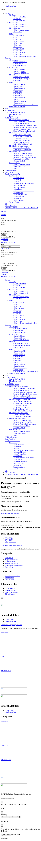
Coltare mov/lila (18, 35)
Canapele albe (18, 86)
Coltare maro (17, 54)
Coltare (7, 13)
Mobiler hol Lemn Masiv (17, 151)
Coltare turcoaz (18, 41)
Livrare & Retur (6, 642)
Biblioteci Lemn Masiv (21, 142)
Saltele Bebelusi (18, 178)
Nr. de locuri (13, 67)
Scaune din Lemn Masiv (17, 112)
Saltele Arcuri (17, 181)
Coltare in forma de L (20, 24)
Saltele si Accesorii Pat (12, 174)
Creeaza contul (6, 667)
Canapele (8, 58)
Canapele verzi (18, 90)
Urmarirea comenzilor (8, 660)
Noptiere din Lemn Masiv (22, 129)
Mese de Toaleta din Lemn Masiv (24, 131)
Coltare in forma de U (20, 26)
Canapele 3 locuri (19, 71)
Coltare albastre (18, 49)
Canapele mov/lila (19, 84)
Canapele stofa (18, 80)
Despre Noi (5, 635)
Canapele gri (17, 93)
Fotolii (7, 108)
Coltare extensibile (19, 17)
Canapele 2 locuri (19, 69)
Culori (11, 34)
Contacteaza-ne (6, 674)
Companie (4, 632)
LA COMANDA (11, 206)
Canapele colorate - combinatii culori (25, 105)
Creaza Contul (6, 756)
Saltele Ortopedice (19, 187)
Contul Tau (4, 656)
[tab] (20, 632)
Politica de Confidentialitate (10, 649)
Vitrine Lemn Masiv (20, 138)
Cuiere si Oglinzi (19, 161)
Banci (11, 116)
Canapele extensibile (20, 62)
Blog (6, 204)
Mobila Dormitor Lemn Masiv (19, 120)
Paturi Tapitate (10, 172)
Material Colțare (14, 28)
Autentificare (5, 664)
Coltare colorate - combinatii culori (24, 56)
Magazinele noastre (8, 728)
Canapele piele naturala (21, 77)
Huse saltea (17, 198)
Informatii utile (6, 671)
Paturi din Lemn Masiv (21, 123)
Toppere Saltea (14, 202)
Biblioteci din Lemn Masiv (22, 150)
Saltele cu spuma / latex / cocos (23, 191)
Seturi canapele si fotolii (17, 107)
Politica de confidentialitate (10, 738)
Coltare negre (17, 50)
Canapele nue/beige (19, 101)
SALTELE (13, 176)
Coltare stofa (17, 32)
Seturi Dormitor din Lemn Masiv (24, 122)
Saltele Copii (17, 180)
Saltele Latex (17, 189)
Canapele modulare (19, 65)
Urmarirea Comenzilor (9, 749)
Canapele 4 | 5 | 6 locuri (21, 73)
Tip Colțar (12, 15)
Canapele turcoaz (19, 88)
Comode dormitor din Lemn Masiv (25, 125)
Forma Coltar (13, 22)
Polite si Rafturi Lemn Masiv (23, 144)
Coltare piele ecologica (21, 30)
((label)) (3, 815)
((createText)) (16, 817)
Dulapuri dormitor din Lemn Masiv (25, 127)
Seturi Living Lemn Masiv (22, 135)
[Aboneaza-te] (21, 525)
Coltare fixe (17, 19)
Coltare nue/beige (19, 52)
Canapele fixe (18, 64)
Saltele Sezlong (18, 196)
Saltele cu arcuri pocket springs (23, 183)
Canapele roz (17, 92)
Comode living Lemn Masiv (22, 136)
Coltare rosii (17, 47)
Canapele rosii (18, 95)
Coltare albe (17, 39)
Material (12, 75)
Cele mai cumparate (7, 681)
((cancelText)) (6, 817)
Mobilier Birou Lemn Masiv (18, 146)
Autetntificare (6, 753)
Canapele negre (18, 99)
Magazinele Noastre (7, 639)
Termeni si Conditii (7, 646)
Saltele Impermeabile (20, 194)
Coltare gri (16, 37)
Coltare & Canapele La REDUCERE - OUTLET (21, 208)
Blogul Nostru (5, 685)
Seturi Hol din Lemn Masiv (22, 153)
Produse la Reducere (8, 678)
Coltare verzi (17, 43)
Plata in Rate (5, 653)
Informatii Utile (6, 760)
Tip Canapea (13, 60)
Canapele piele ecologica (21, 79)
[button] (20, 218)
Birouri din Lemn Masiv (21, 148)
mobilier (3, 215)
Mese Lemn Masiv (15, 114)
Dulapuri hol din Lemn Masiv (23, 155)
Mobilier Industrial (11, 170)
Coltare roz (17, 45)
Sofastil (3, 211)
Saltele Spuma (18, 193)
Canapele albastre (19, 97)
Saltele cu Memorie (19, 185)
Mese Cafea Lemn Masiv (21, 140)
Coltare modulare (19, 21)
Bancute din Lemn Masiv (21, 159)
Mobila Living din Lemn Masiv (19, 133)
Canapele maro (18, 103)
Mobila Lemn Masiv (12, 118)
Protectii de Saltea (19, 200)
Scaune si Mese (10, 110)
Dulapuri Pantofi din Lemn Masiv (24, 157)
